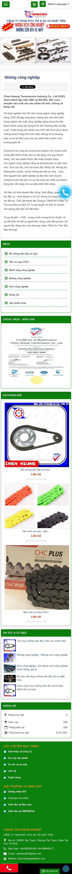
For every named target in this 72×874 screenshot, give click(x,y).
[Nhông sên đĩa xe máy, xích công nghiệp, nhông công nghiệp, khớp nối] (36, 14)
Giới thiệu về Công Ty (20, 751)
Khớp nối (14, 294)
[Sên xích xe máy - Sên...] (37, 505)
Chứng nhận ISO (17, 791)
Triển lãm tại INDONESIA (21, 811)
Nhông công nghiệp (20, 278)
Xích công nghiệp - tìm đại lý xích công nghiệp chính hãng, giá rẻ (42, 667)
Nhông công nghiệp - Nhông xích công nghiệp (42, 654)
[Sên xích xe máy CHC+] (37, 577)
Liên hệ (12, 771)
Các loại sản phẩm (17, 758)
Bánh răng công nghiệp (22, 270)
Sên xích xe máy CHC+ (36, 612)
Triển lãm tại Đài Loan (20, 804)
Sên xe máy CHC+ (19, 261)
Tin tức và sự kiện (17, 764)
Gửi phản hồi (51, 871)
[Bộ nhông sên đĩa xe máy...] (37, 434)
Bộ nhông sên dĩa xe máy (23, 253)
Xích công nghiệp (18, 286)
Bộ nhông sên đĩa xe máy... (36, 469)
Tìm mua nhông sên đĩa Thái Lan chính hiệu (41, 640)
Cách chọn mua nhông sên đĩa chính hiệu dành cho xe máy (40, 687)
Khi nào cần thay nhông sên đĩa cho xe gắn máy (41, 678)
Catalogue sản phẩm (18, 798)
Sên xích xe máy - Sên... (36, 531)
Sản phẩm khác (17, 303)
